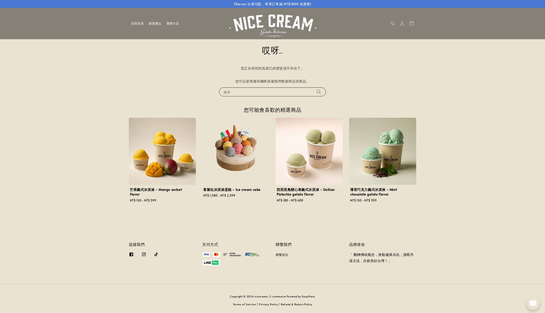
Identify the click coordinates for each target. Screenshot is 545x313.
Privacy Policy (268, 304)
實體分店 (172, 23)
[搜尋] (319, 92)
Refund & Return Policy (296, 304)
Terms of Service (244, 304)
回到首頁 (137, 23)
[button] (392, 23)
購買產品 (155, 23)
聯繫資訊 (282, 255)
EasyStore (308, 296)
